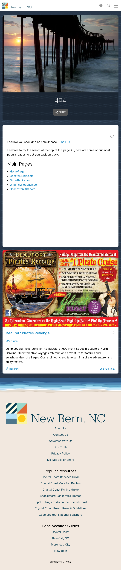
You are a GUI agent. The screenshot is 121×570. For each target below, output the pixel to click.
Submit (61, 333)
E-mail (29, 315)
